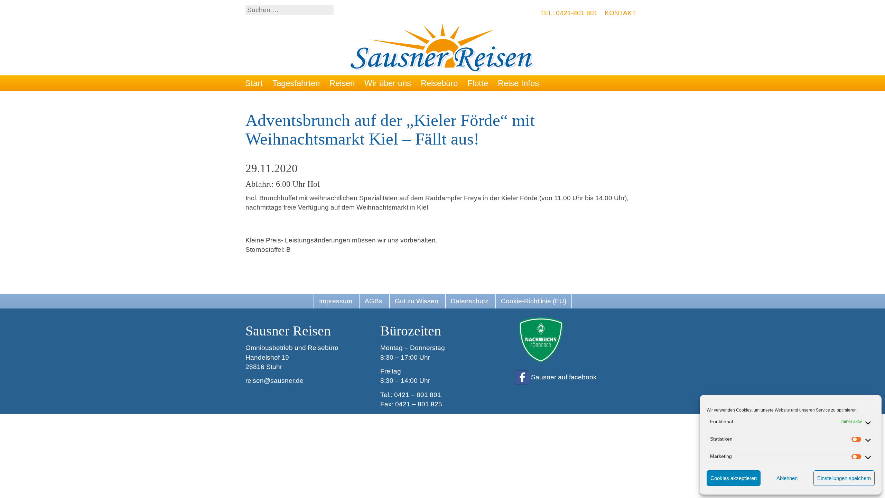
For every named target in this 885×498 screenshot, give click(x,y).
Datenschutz (469, 301)
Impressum (335, 301)
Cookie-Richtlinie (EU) (533, 301)
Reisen (342, 83)
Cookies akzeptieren (733, 478)
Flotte (477, 83)
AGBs (373, 301)
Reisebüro (439, 83)
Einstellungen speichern (844, 478)
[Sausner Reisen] (442, 49)
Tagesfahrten (296, 83)
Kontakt (620, 13)
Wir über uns (387, 83)
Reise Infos (518, 83)
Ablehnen (787, 478)
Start (254, 83)
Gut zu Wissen (416, 301)
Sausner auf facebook (564, 377)
